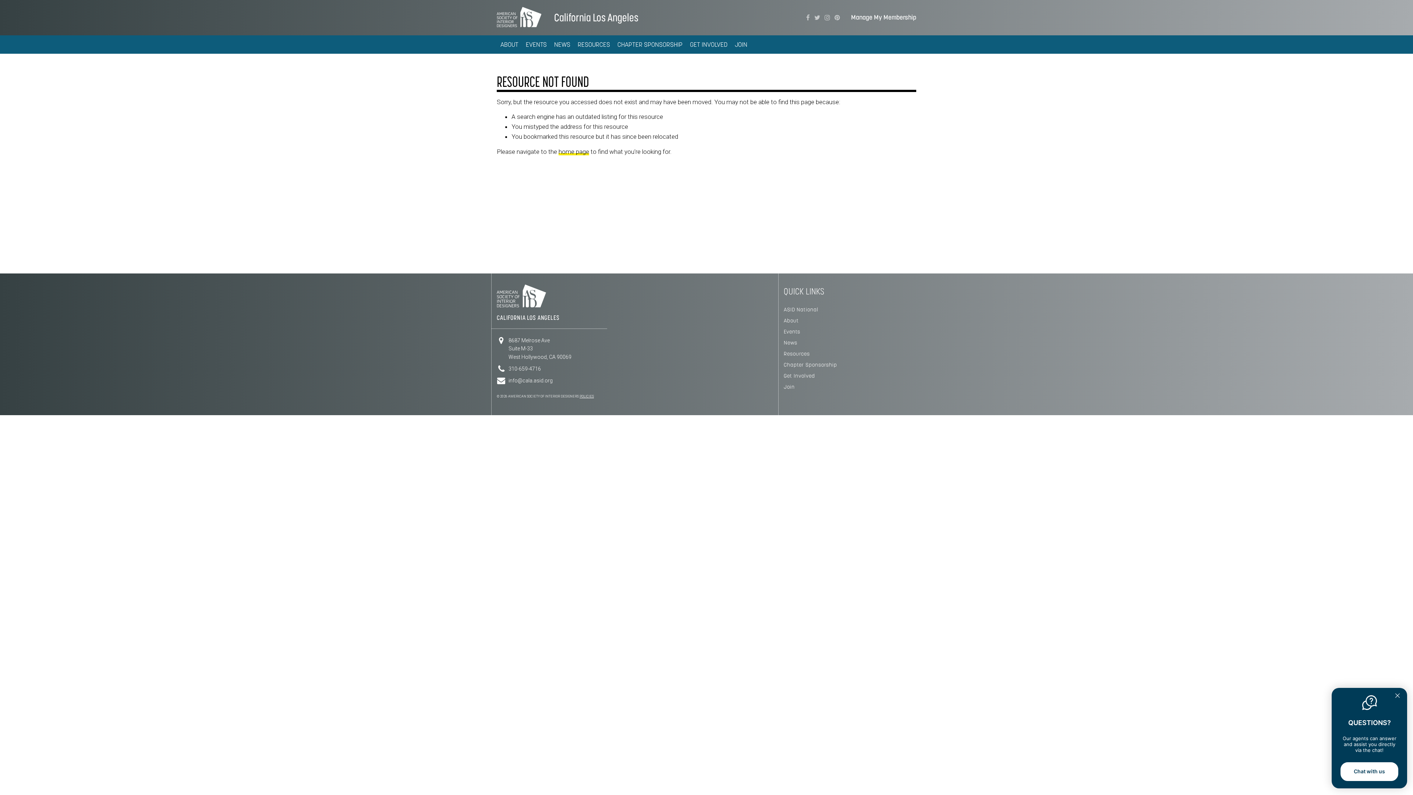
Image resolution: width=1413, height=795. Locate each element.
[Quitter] (1397, 696)
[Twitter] (817, 18)
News (790, 342)
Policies (587, 396)
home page (574, 151)
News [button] (562, 44)
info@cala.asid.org (531, 381)
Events (792, 331)
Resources (797, 353)
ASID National (801, 309)
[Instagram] (827, 18)
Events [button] (536, 44)
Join (741, 44)
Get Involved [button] (708, 44)
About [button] (509, 44)
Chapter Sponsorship (650, 44)
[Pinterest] (837, 18)
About (791, 320)
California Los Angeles (596, 17)
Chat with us (1369, 771)
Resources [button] (594, 44)
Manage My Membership (883, 17)
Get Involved (799, 375)
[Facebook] (808, 18)
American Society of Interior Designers (519, 17)
